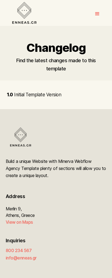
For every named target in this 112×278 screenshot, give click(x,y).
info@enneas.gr (21, 258)
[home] (23, 13)
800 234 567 (19, 250)
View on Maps (19, 222)
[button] (97, 13)
